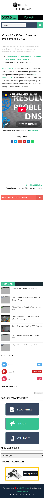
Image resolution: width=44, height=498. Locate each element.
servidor (20, 51)
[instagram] (20, 494)
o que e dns (13, 49)
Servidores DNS (8, 68)
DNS (29, 62)
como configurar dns (12, 46)
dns (7, 49)
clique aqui (33, 130)
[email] (26, 494)
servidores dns (29, 51)
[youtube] (30, 494)
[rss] (23, 494)
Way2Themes (24, 488)
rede (14, 51)
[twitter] (10, 494)
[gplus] (17, 494)
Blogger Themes (22, 492)
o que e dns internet (25, 49)
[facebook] (13, 494)
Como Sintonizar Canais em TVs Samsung (27, 326)
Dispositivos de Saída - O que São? (24, 345)
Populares (8, 284)
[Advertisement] (22, 161)
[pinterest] (33, 494)
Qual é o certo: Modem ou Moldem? (25, 288)
